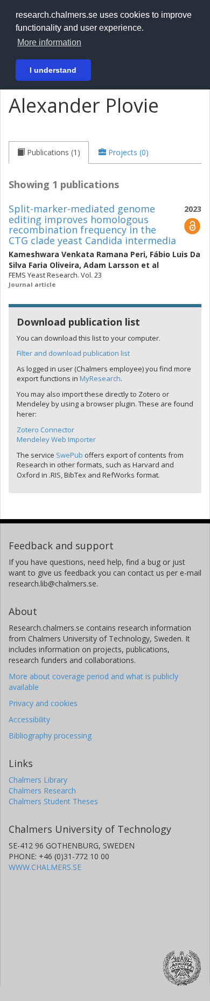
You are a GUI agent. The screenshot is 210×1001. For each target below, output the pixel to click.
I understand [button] (53, 70)
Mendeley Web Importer (56, 439)
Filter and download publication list (73, 353)
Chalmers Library (38, 780)
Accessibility (29, 719)
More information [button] (49, 42)
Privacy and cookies (43, 703)
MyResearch (100, 378)
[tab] (49, 152)
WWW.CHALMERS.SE (45, 867)
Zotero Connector (45, 429)
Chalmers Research (42, 790)
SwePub (69, 455)
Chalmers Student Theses (53, 801)
